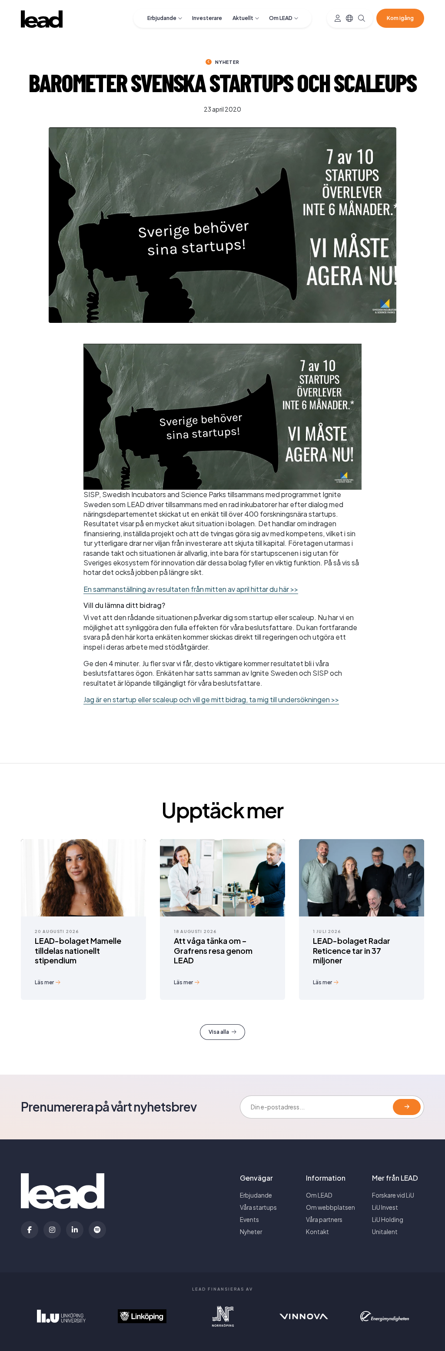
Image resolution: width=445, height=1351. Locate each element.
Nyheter (227, 62)
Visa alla (219, 1032)
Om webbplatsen (330, 1207)
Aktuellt (242, 18)
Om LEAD (280, 18)
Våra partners (324, 1219)
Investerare (207, 18)
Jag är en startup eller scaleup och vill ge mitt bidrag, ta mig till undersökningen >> (211, 699)
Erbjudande (161, 18)
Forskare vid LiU (393, 1195)
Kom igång (400, 18)
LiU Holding (387, 1219)
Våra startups (258, 1207)
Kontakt (317, 1231)
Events (249, 1219)
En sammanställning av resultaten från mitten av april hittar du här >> (190, 589)
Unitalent (385, 1231)
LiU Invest (385, 1207)
